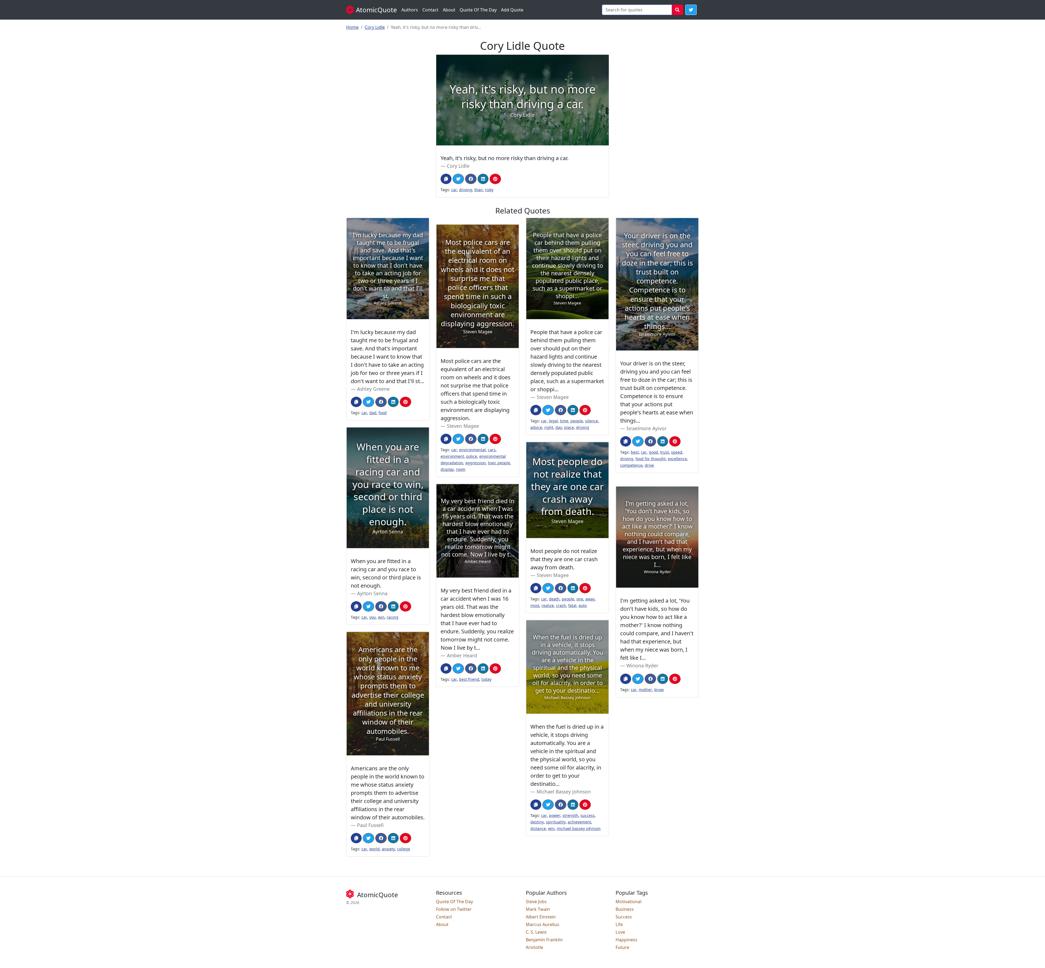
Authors (409, 10)
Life (619, 924)
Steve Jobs (536, 902)
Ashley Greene (373, 389)
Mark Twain (538, 909)
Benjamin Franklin (544, 940)
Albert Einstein (541, 917)
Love (620, 932)
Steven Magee (553, 397)
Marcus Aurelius (542, 924)
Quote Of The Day (478, 10)
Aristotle (534, 947)
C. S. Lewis (536, 932)
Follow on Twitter (454, 909)
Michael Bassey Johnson (564, 791)
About (449, 10)
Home (352, 27)
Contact (430, 10)
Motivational (628, 902)
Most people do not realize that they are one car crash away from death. (564, 559)
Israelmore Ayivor (646, 428)
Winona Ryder (642, 665)
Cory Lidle (375, 27)
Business (625, 909)
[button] (691, 10)
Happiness (626, 940)
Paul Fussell (370, 825)
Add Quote (512, 10)
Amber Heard (462, 655)
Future (622, 947)
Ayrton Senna (372, 593)
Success (624, 917)
